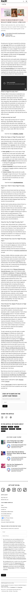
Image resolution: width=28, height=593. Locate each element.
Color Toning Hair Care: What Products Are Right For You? (15, 441)
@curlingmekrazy (18, 182)
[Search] (23, 1)
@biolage (21, 379)
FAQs (2, 505)
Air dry (13, 245)
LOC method (6, 313)
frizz (23, 61)
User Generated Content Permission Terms (13, 589)
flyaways (7, 170)
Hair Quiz (20, 215)
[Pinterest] (8, 490)
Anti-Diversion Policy (5, 591)
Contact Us (3, 509)
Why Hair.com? (4, 497)
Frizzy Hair (4, 426)
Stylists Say (12, 428)
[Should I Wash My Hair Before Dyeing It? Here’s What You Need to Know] (3, 453)
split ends (12, 163)
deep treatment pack (16, 275)
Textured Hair (4, 428)
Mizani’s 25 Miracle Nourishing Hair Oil (15, 348)
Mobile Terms (8, 549)
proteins (19, 261)
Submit (4, 406)
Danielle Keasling (9, 68)
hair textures (4, 143)
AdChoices (13, 587)
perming (13, 145)
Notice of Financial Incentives (19, 558)
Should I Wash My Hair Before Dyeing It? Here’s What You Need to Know (16, 453)
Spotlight (4, 494)
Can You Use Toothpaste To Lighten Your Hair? (15, 465)
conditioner (11, 273)
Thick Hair (10, 426)
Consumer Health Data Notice (7, 522)
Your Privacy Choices (8, 518)
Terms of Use (18, 563)
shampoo (5, 273)
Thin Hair (18, 428)
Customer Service (7, 502)
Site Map (10, 591)
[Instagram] (14, 490)
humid (11, 168)
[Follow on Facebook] (3, 490)
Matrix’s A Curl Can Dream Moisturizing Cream (12, 362)
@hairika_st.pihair (18, 133)
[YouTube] (19, 490)
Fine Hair (16, 426)
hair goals (6, 45)
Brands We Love (4, 499)
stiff (6, 174)
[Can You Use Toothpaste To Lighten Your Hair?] (3, 466)
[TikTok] (25, 490)
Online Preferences (5, 515)
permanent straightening (20, 250)
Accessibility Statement (6, 513)
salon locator (8, 384)
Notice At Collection (5, 520)
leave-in (6, 333)
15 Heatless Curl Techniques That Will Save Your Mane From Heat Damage (13, 374)
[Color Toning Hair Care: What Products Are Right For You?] (3, 442)
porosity (6, 54)
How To (3, 431)
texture (5, 47)
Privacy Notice (11, 567)
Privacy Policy (4, 507)
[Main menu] (26, 1)
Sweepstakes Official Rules (7, 511)
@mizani (7, 381)
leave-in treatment (21, 273)
